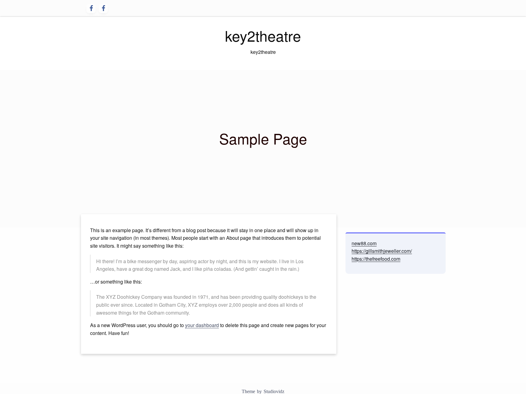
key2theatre (263, 35)
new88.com (364, 243)
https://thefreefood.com (376, 258)
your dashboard (202, 325)
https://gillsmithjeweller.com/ (382, 250)
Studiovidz (274, 391)
